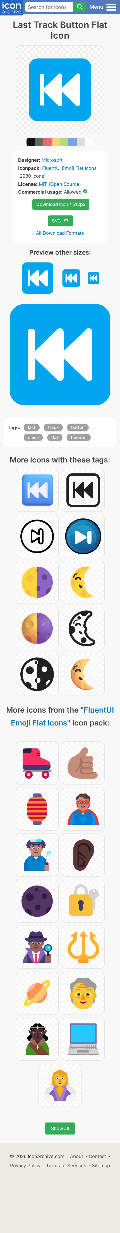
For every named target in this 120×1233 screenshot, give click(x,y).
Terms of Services (66, 1165)
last (31, 427)
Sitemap (101, 1165)
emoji (33, 437)
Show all (60, 1128)
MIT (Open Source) (60, 184)
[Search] (79, 7)
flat (54, 437)
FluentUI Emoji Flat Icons (69, 168)
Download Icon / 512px (60, 204)
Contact (97, 1156)
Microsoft (52, 160)
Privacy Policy (25, 1165)
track (53, 427)
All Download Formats (60, 233)
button (78, 427)
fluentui (79, 437)
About (76, 1156)
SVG (56, 221)
